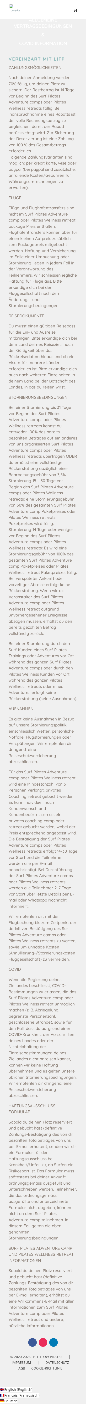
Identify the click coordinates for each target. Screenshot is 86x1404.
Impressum (21, 1362)
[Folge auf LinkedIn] (53, 1342)
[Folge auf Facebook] (32, 1342)
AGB (21, 1368)
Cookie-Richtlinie (47, 1368)
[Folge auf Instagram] (43, 1342)
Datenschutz (57, 1362)
